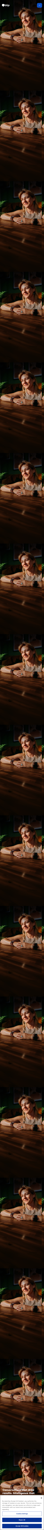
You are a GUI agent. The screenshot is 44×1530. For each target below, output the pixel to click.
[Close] (41, 1498)
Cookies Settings (22, 1514)
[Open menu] (39, 5)
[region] (22, 1512)
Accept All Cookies (22, 1526)
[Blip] (5, 5)
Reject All (22, 1520)
